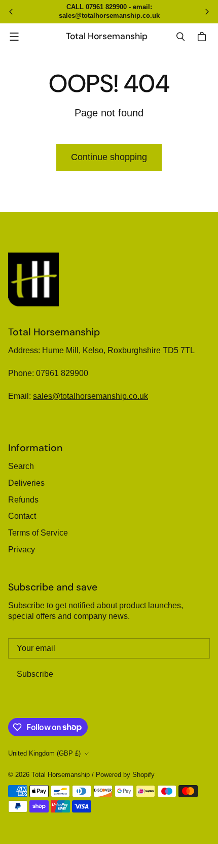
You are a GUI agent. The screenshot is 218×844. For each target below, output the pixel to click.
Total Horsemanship (60, 774)
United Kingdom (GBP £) (44, 753)
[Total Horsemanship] (33, 279)
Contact (22, 516)
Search (21, 466)
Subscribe (35, 674)
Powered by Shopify (125, 774)
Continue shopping (109, 157)
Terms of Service (38, 532)
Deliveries (26, 483)
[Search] (180, 36)
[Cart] (203, 36)
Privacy (21, 549)
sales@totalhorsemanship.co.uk (90, 396)
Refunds (23, 499)
